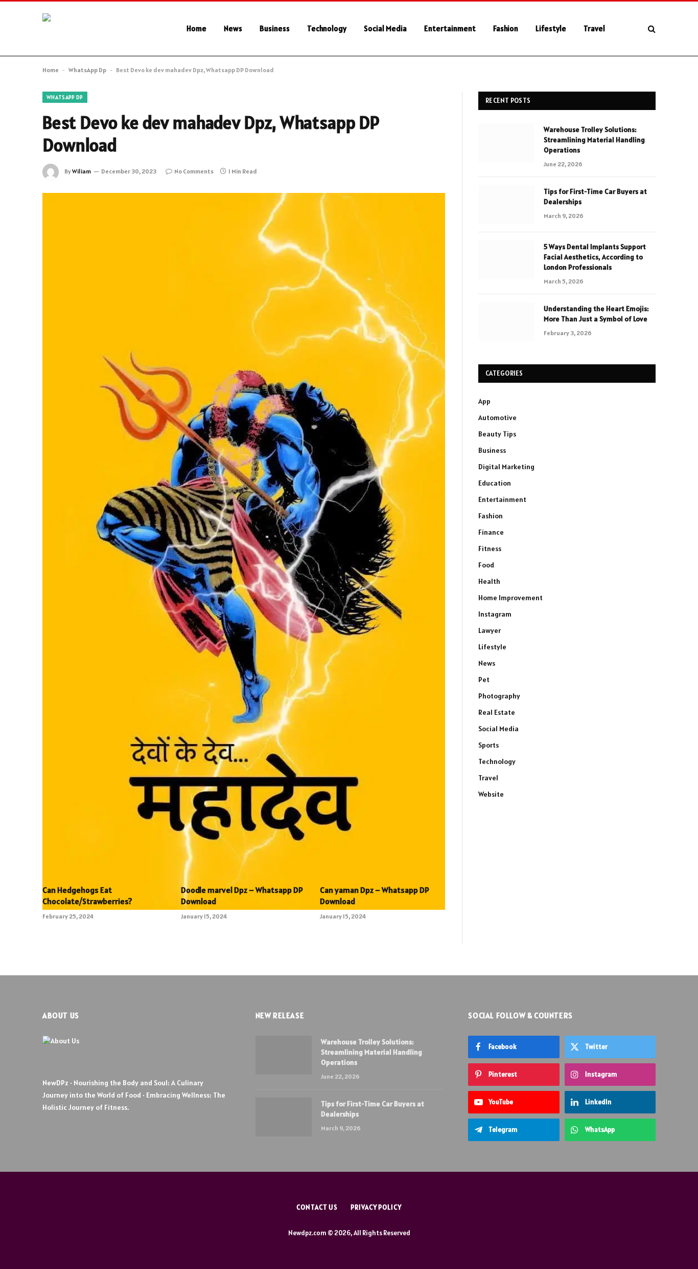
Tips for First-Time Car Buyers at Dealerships (595, 196)
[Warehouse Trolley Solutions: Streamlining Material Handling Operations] (506, 142)
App (484, 401)
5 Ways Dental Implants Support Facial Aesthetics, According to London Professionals (595, 257)
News (233, 28)
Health (489, 581)
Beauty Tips (497, 434)
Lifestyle (551, 28)
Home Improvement (510, 597)
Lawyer (489, 630)
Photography (499, 696)
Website (491, 794)
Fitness (489, 548)
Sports (488, 745)
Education (494, 483)
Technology (326, 28)
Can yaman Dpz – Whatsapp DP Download (374, 895)
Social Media (385, 28)
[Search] (651, 28)
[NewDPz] (101, 29)
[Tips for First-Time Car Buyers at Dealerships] (506, 204)
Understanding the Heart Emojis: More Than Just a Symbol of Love (596, 313)
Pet (484, 679)
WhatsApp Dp (87, 70)
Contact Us (317, 1207)
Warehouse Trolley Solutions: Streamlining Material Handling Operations (594, 140)
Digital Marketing (506, 466)
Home (196, 28)
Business (275, 28)
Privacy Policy (376, 1207)
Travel (594, 28)
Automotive (497, 417)
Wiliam (81, 171)
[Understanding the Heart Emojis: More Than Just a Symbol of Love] (506, 321)
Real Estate (496, 712)
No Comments (194, 171)
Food (486, 565)
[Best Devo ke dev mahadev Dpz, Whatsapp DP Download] (243, 324)
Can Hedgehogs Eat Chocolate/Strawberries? (87, 895)
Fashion (505, 28)
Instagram (494, 614)
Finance (491, 532)
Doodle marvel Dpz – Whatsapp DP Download (242, 895)
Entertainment (450, 28)
